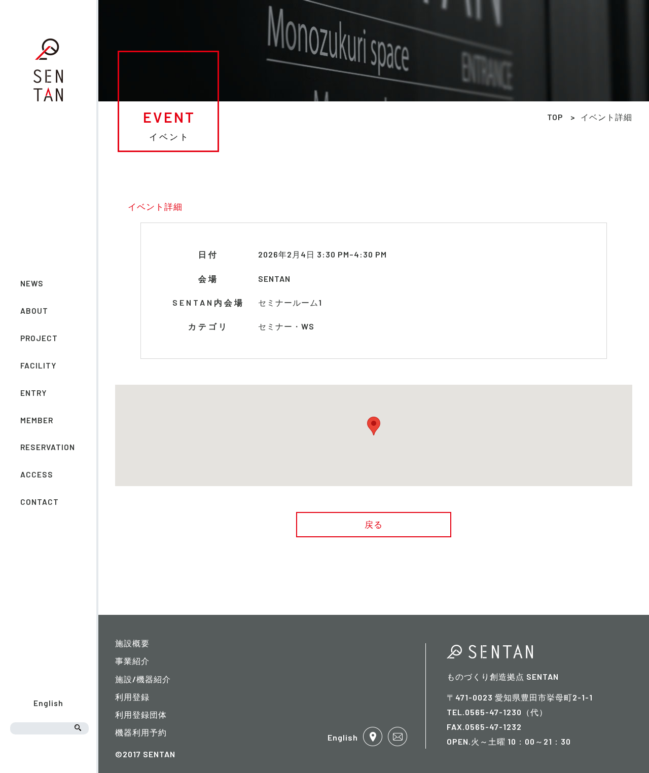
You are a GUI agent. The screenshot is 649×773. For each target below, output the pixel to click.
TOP (555, 117)
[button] (373, 426)
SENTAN (274, 278)
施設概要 (132, 643)
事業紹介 (132, 661)
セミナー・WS (286, 326)
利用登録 (132, 697)
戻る (374, 524)
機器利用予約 (141, 732)
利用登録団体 (141, 714)
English (48, 703)
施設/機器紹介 (143, 679)
